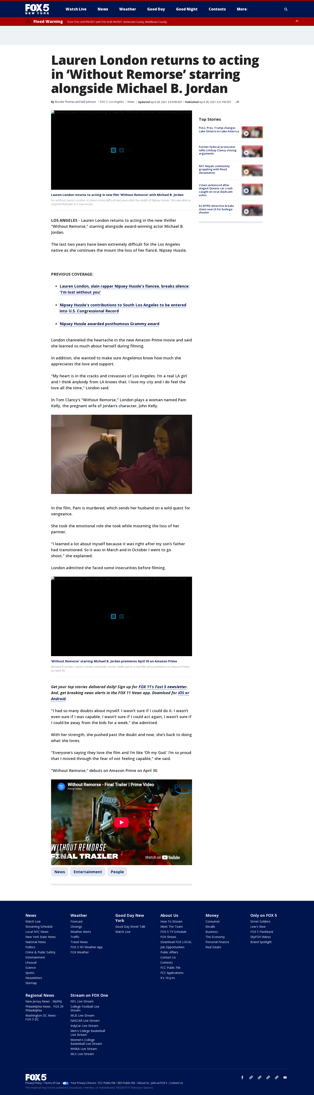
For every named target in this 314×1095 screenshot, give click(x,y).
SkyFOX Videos (260, 937)
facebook (242, 1077)
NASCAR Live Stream (85, 1021)
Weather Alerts (80, 932)
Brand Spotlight (261, 942)
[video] (252, 132)
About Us (169, 915)
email (285, 1077)
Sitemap (31, 983)
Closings (76, 927)
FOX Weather (79, 952)
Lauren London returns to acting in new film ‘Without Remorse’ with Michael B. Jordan (117, 195)
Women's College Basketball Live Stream (86, 1042)
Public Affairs (169, 952)
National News (35, 942)
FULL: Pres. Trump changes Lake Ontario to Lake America (219, 129)
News (131, 102)
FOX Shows (168, 937)
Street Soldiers (260, 921)
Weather (78, 915)
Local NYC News (36, 932)
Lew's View (258, 927)
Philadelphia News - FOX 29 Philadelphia (44, 1008)
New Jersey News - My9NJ (43, 1001)
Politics (30, 947)
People (117, 871)
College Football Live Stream (84, 1008)
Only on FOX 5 (263, 915)
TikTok (259, 1077)
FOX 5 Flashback (261, 932)
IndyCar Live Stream (84, 1026)
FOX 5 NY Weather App (86, 947)
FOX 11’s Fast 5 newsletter (163, 686)
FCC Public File (170, 968)
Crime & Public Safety (40, 952)
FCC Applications (171, 973)
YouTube (268, 1077)
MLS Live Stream (82, 1054)
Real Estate (213, 947)
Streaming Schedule (39, 927)
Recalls (210, 927)
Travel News (79, 942)
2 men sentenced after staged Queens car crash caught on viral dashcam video (216, 190)
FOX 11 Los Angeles (112, 102)
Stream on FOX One (89, 995)
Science (30, 968)
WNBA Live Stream (83, 1049)
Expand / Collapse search (286, 9)
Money (212, 915)
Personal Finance (217, 942)
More (242, 9)
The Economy (215, 937)
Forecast (76, 921)
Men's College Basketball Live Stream (87, 1033)
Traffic (74, 937)
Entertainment (87, 871)
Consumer (212, 921)
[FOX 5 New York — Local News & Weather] (39, 9)
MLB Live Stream (82, 1015)
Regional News (39, 995)
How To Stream (171, 921)
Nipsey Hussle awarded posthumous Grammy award (109, 323)
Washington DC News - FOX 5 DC (41, 1017)
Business (211, 932)
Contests (166, 962)
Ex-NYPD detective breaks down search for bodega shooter (216, 209)
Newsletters (33, 978)
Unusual (31, 962)
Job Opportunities (172, 947)
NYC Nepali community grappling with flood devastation (214, 169)
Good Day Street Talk (130, 927)
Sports (29, 973)
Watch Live (33, 921)
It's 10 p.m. (167, 978)
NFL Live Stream (82, 1001)
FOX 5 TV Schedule (173, 932)
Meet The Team (171, 927)
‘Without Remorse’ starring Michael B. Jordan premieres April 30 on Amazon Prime (114, 661)
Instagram (251, 1077)
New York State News (40, 937)
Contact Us (168, 957)
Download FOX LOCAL (176, 942)
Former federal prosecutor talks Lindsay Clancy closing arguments (217, 150)
